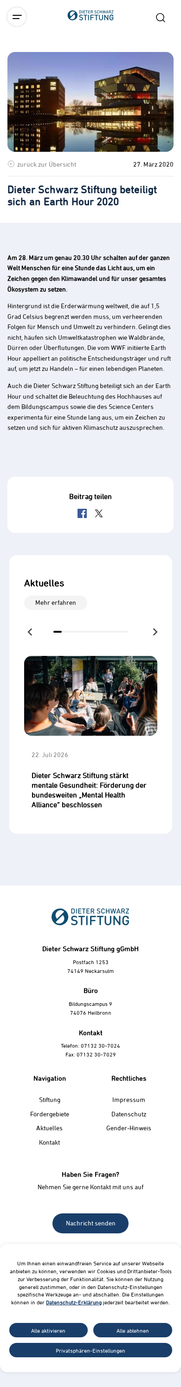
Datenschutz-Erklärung (74, 1302)
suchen (160, 17)
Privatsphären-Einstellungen (90, 1350)
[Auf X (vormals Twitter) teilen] (98, 513)
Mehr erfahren (55, 602)
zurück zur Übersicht (46, 164)
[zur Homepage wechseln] (90, 67)
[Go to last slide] (30, 631)
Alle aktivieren (48, 1330)
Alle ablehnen (132, 1330)
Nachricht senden (91, 1223)
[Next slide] (154, 631)
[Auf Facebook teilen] (82, 513)
